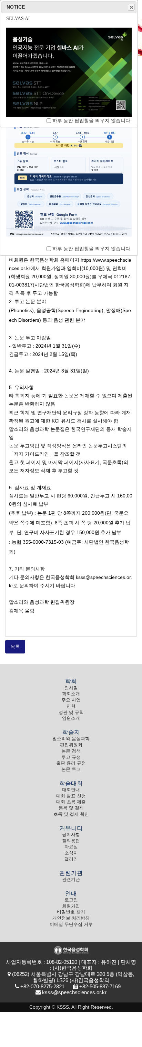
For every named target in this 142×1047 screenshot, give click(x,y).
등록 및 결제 (71, 808)
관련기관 (71, 879)
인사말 (71, 688)
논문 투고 (71, 769)
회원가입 (71, 906)
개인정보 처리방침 (71, 918)
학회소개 (71, 693)
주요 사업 (71, 700)
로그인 (71, 900)
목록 (15, 646)
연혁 (71, 706)
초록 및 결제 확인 (71, 814)
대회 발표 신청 (71, 796)
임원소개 (71, 718)
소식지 (71, 853)
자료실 (71, 846)
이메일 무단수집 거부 (71, 924)
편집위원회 (71, 745)
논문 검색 (71, 751)
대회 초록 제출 (71, 801)
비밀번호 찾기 (71, 912)
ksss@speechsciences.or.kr (74, 992)
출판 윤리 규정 (71, 763)
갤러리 (71, 859)
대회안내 (71, 789)
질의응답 (71, 840)
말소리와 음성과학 (71, 738)
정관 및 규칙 (71, 712)
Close (131, 7)
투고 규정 (71, 757)
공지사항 (71, 834)
